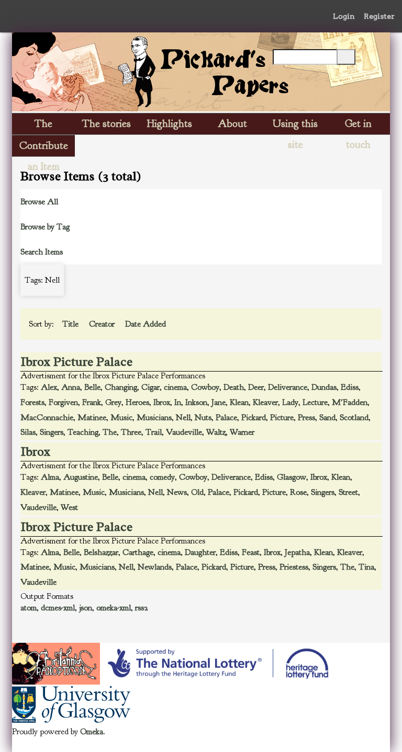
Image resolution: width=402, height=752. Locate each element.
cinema (175, 387)
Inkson (196, 402)
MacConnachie (46, 417)
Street (348, 492)
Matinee (91, 417)
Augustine (80, 477)
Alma (50, 477)
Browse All (39, 201)
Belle (92, 387)
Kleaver (265, 402)
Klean (239, 402)
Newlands (155, 567)
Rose (298, 492)
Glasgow (291, 477)
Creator (103, 324)
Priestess (294, 567)
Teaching (83, 432)
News (177, 492)
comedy (162, 477)
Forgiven (63, 402)
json (85, 608)
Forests (32, 402)
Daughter (200, 552)
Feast (251, 552)
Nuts (203, 417)
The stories (106, 123)
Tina (366, 567)
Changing (121, 387)
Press (306, 417)
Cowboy (205, 387)
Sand (327, 417)
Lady (290, 402)
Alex (49, 387)
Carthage (137, 552)
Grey (113, 402)
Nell (183, 417)
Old (197, 492)
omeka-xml (113, 608)
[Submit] (346, 57)
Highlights (169, 123)
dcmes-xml (58, 608)
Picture (282, 417)
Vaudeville (184, 432)
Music (121, 417)
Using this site (295, 125)
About (232, 123)
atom (28, 608)
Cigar (150, 387)
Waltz (216, 432)
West (69, 507)
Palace (226, 417)
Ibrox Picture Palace (76, 361)
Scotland (354, 417)
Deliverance (287, 387)
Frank (91, 402)
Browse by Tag (45, 227)
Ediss (350, 387)
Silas (28, 432)
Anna (70, 387)
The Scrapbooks (43, 125)
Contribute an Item (43, 147)
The (110, 432)
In (177, 402)
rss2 (141, 608)
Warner (242, 432)
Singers (51, 432)
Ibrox (161, 402)
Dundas (324, 387)
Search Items (41, 252)
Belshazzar (101, 552)
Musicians (154, 417)
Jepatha (297, 552)
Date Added (146, 324)
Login (344, 16)
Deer (256, 387)
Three (131, 432)
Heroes (137, 402)
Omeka (91, 731)
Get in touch (358, 125)
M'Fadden (349, 402)
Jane (218, 402)
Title (71, 324)
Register (379, 16)
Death (234, 387)
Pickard (253, 417)
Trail (154, 432)
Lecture (315, 402)
